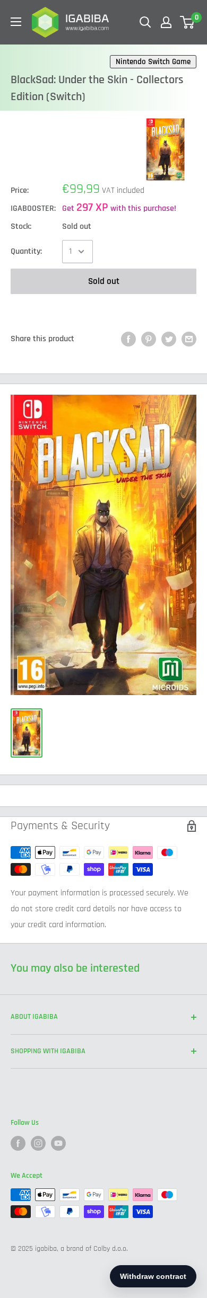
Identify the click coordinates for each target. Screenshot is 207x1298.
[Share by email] (189, 339)
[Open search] (145, 22)
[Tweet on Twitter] (168, 339)
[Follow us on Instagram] (38, 1143)
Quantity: (26, 251)
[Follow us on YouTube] (58, 1143)
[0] (187, 22)
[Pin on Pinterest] (148, 339)
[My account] (166, 22)
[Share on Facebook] (128, 339)
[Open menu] (16, 21)
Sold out (103, 281)
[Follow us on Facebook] (18, 1143)
